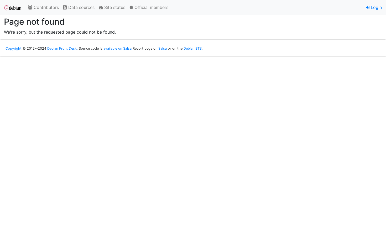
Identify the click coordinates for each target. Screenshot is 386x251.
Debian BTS (193, 48)
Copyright (14, 48)
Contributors (45, 7)
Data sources (81, 7)
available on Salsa (117, 48)
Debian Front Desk (62, 48)
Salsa (162, 48)
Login (375, 7)
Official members (150, 7)
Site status (114, 7)
